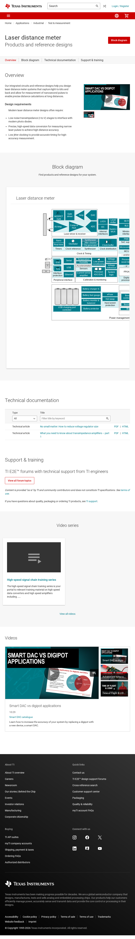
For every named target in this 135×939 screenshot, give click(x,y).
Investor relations (14, 804)
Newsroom (11, 785)
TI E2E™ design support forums (89, 779)
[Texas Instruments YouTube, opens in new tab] (100, 849)
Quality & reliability (82, 804)
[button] (8, 15)
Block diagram (119, 40)
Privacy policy (48, 916)
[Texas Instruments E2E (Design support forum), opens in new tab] (87, 849)
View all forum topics (19, 480)
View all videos (67, 613)
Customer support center (86, 791)
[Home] (23, 6)
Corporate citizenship (16, 816)
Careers (9, 779)
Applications (22, 23)
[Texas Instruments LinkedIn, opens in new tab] (74, 849)
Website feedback (14, 921)
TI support (91, 501)
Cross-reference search (85, 785)
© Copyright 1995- (18, 928)
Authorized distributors (17, 862)
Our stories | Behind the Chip (20, 791)
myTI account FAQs (83, 810)
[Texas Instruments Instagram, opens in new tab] (74, 838)
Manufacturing (13, 810)
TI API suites (11, 837)
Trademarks (104, 916)
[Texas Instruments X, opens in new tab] (100, 838)
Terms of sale (68, 916)
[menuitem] (117, 15)
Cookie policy (30, 916)
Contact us (78, 772)
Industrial (38, 23)
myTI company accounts (18, 843)
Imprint (32, 921)
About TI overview (14, 772)
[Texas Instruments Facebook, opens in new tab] (87, 838)
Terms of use (86, 916)
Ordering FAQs (13, 856)
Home (8, 23)
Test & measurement (59, 23)
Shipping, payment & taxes (19, 849)
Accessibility (11, 916)
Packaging (78, 797)
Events (8, 797)
